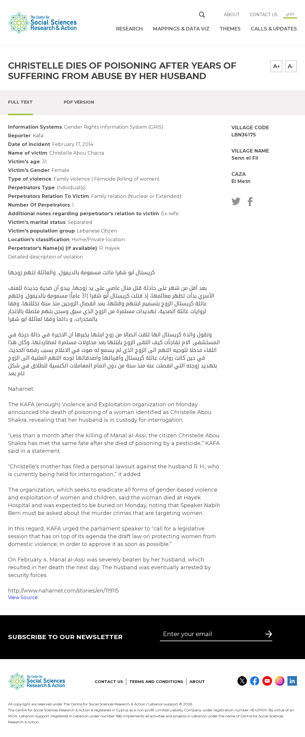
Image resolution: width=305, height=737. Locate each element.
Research (129, 29)
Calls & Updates (274, 29)
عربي (290, 13)
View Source (23, 597)
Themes (230, 29)
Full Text (20, 102)
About (231, 14)
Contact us (264, 14)
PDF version (79, 102)
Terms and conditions (156, 681)
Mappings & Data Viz (181, 29)
